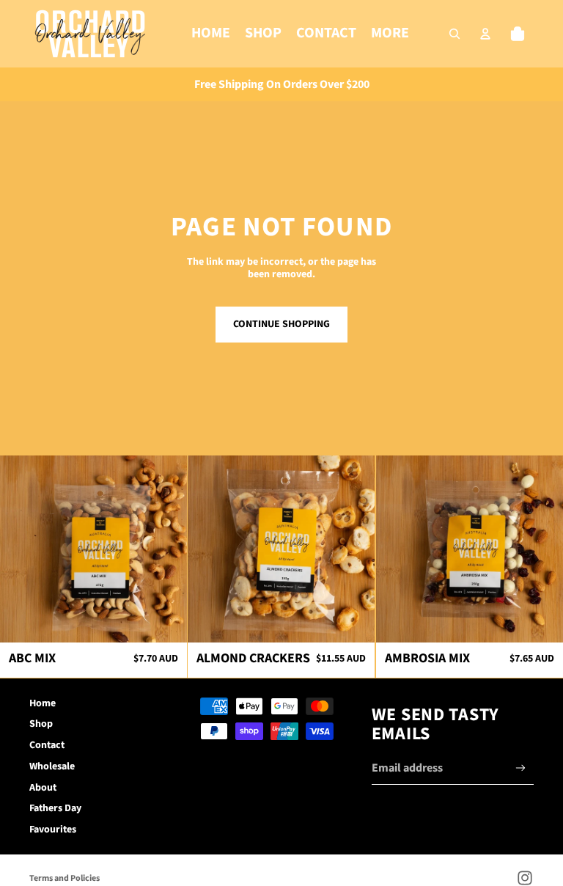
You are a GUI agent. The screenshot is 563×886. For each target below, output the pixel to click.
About (42, 787)
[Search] (454, 34)
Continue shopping (281, 324)
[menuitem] (390, 33)
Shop (41, 724)
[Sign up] (521, 768)
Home (42, 703)
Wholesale (52, 766)
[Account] (485, 34)
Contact (47, 745)
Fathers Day (55, 808)
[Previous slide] (22, 549)
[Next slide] (165, 549)
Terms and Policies (64, 878)
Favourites (52, 829)
